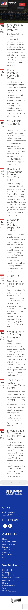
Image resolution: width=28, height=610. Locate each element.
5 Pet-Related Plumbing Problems (15, 27)
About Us (6, 549)
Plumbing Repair (9, 541)
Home (4, 539)
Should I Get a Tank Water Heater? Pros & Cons (16, 434)
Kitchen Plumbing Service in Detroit (13, 74)
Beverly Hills (7, 570)
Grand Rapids (8, 580)
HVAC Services (8, 544)
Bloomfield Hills (8, 575)
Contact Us (7, 555)
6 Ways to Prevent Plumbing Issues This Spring (13, 225)
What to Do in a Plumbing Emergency (15, 334)
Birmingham (7, 572)
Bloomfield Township (11, 578)
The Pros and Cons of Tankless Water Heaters (16, 384)
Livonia (5, 583)
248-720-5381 (11, 520)
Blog (4, 557)
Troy (4, 588)
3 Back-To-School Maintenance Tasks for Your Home (15, 281)
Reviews (6, 547)
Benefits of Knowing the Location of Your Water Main (14, 174)
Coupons (6, 552)
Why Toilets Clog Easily (14, 122)
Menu (22, 5)
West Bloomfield (9, 591)
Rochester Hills (8, 585)
